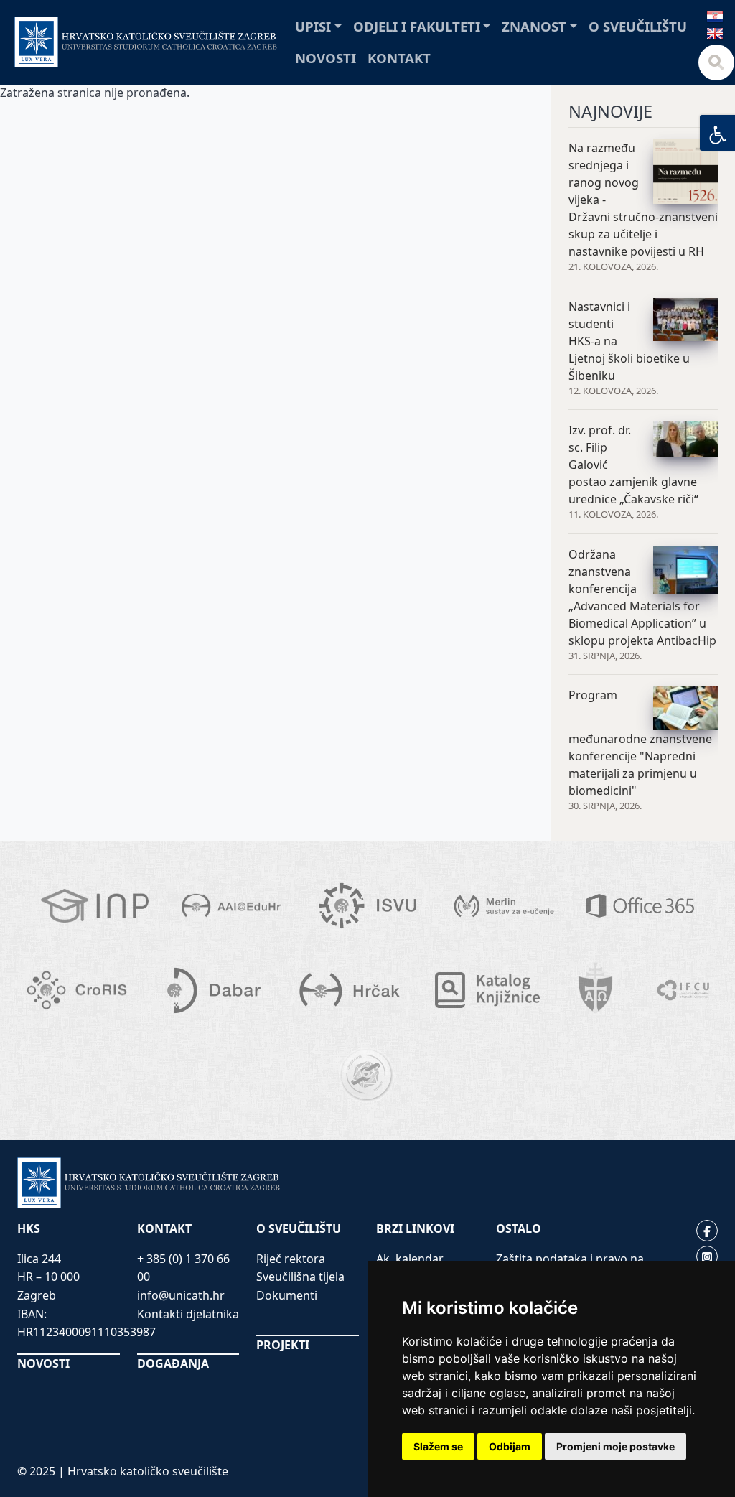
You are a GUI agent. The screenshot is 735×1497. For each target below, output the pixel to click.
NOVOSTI (43, 1363)
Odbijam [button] (509, 1446)
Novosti (325, 58)
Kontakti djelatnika (188, 1314)
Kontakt (399, 58)
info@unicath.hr (181, 1295)
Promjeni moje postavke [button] (615, 1446)
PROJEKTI (282, 1345)
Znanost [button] (534, 26)
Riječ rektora (290, 1259)
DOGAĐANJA (173, 1363)
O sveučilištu (638, 26)
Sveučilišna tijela (300, 1276)
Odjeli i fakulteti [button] (416, 26)
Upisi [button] (313, 26)
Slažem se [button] (438, 1446)
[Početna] (146, 42)
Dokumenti (286, 1295)
